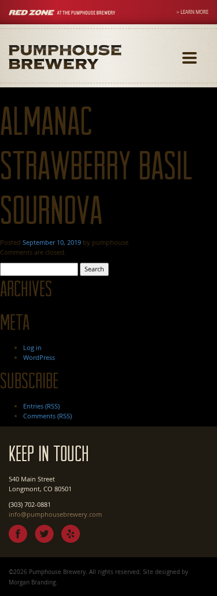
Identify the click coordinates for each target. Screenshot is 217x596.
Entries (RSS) (41, 406)
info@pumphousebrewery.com (55, 514)
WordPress (39, 357)
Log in (32, 347)
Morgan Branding (32, 582)
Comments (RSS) (47, 415)
